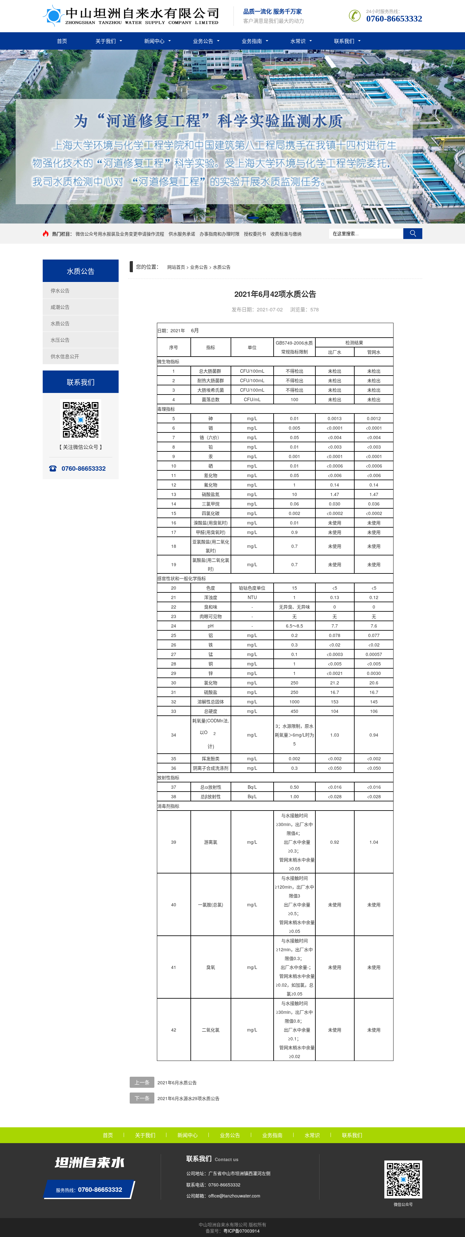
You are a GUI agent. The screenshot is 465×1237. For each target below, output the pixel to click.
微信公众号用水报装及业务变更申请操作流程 (120, 233)
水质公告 (60, 323)
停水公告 (60, 290)
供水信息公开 (65, 356)
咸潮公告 (60, 306)
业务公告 (203, 41)
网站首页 (176, 267)
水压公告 (60, 339)
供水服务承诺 (182, 233)
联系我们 (344, 41)
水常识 (298, 41)
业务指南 (252, 41)
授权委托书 (255, 233)
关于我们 (106, 41)
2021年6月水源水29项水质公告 (189, 1098)
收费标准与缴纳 (285, 233)
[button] (211, 218)
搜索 (412, 233)
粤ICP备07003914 (241, 1231)
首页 (62, 41)
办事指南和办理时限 (219, 233)
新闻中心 (154, 41)
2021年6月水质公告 (177, 1082)
